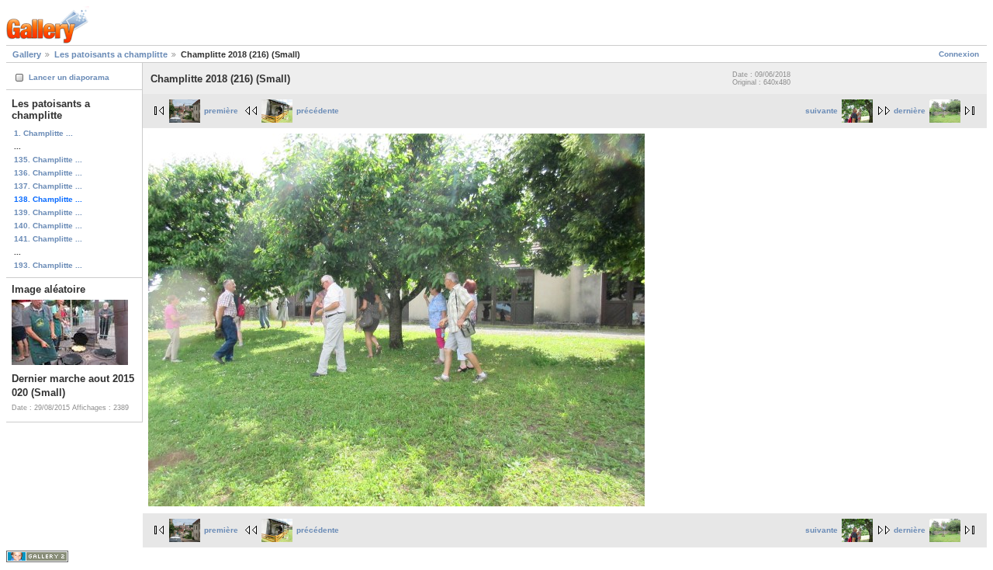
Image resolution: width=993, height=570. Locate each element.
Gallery (26, 54)
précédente (317, 110)
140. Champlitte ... (48, 225)
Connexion (959, 54)
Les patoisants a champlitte (111, 54)
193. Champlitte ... (48, 265)
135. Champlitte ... (48, 159)
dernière (910, 110)
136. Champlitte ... (48, 173)
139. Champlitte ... (48, 212)
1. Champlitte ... (43, 133)
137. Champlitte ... (48, 186)
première (221, 110)
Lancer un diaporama (69, 77)
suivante (821, 110)
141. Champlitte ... (48, 239)
